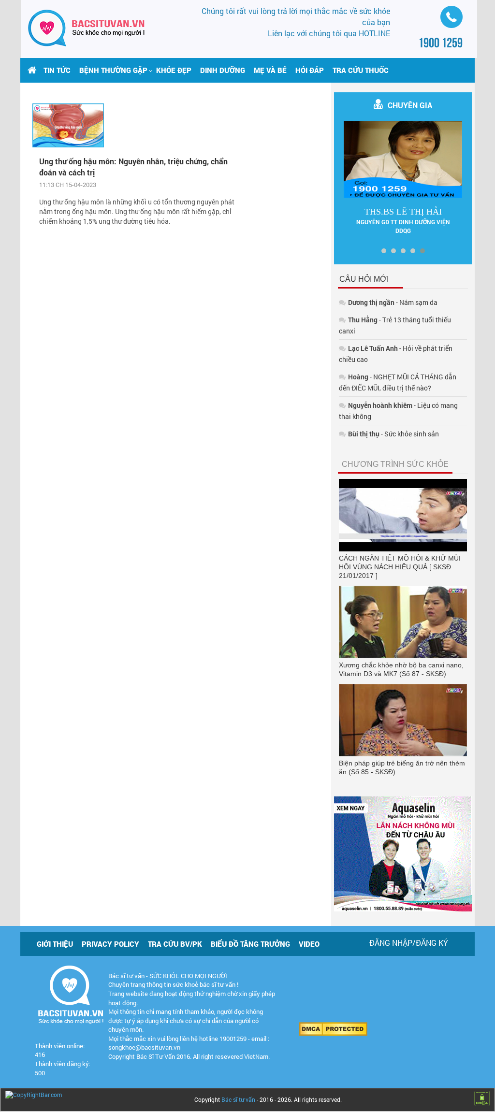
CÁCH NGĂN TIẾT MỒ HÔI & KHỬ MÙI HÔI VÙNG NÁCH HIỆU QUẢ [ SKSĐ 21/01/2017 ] (400, 566)
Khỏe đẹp (173, 70)
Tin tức (57, 70)
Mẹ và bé (270, 70)
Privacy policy (110, 944)
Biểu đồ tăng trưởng (250, 944)
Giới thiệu (55, 944)
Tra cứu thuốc (361, 70)
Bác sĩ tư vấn (238, 1099)
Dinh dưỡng (222, 70)
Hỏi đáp (309, 70)
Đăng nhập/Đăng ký (408, 943)
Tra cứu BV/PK (175, 944)
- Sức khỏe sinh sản (393, 433)
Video (309, 944)
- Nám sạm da (392, 302)
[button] (113, 70)
